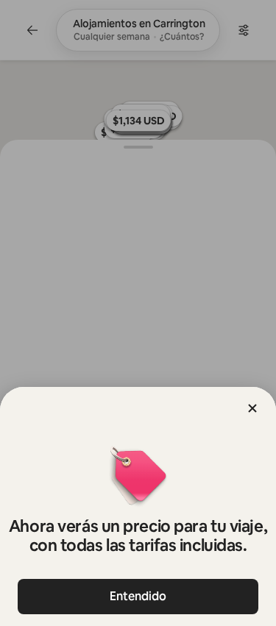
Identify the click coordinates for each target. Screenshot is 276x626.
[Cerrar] (252, 408)
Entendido (138, 596)
